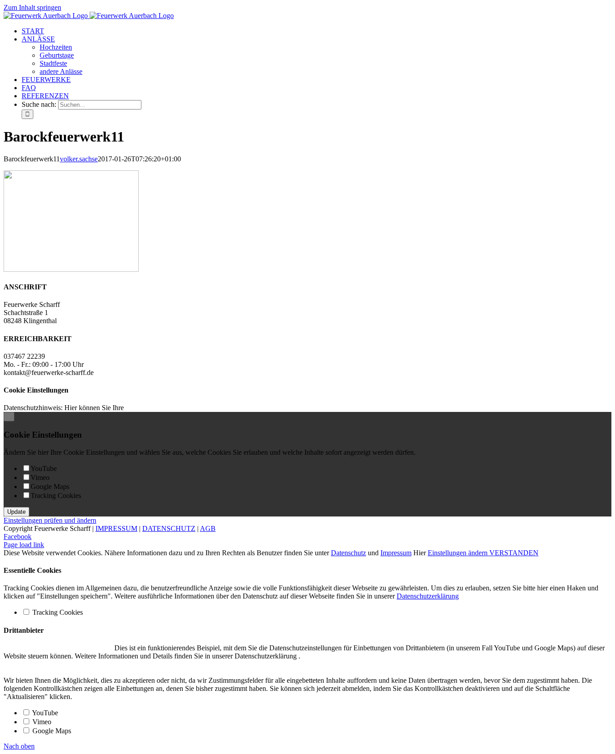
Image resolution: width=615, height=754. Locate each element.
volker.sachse (79, 159)
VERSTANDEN (513, 553)
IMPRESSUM (116, 528)
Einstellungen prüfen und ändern (50, 520)
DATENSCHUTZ (168, 528)
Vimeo (40, 477)
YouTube (44, 468)
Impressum (396, 553)
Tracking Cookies (56, 495)
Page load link (24, 544)
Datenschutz (348, 553)
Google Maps (50, 486)
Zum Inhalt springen (32, 7)
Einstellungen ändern (458, 553)
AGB (208, 528)
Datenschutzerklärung (428, 596)
